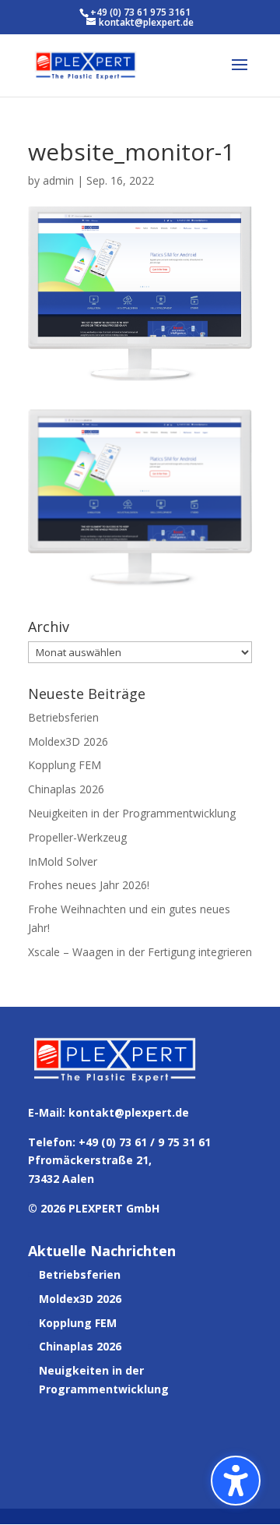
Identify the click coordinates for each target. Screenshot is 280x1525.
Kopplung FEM (64, 764)
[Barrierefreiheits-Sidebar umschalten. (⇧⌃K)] (236, 1481)
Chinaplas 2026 (66, 789)
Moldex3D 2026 (68, 741)
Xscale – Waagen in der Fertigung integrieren (140, 951)
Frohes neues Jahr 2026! (88, 884)
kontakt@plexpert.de (128, 1112)
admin (58, 180)
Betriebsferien (63, 717)
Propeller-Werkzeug (77, 837)
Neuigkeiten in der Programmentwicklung (132, 813)
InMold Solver (62, 861)
